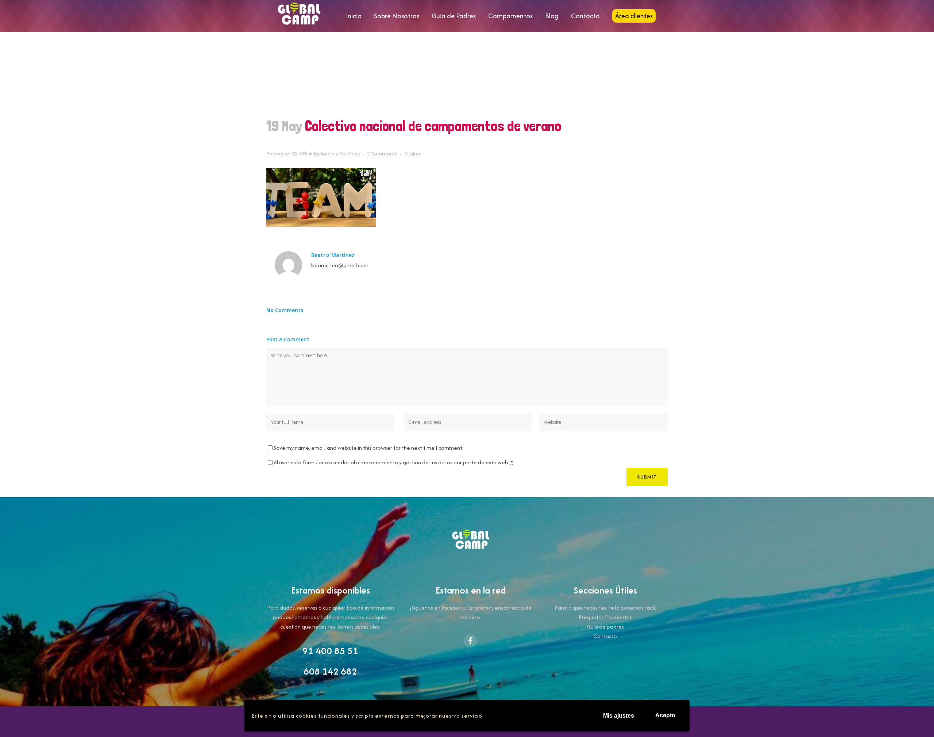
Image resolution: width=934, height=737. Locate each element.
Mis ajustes (618, 716)
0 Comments (381, 153)
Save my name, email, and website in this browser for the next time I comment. (368, 448)
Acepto (665, 715)
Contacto (605, 636)
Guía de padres (605, 626)
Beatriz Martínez (340, 153)
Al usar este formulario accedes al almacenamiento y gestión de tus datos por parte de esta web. (393, 462)
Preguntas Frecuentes (605, 617)
